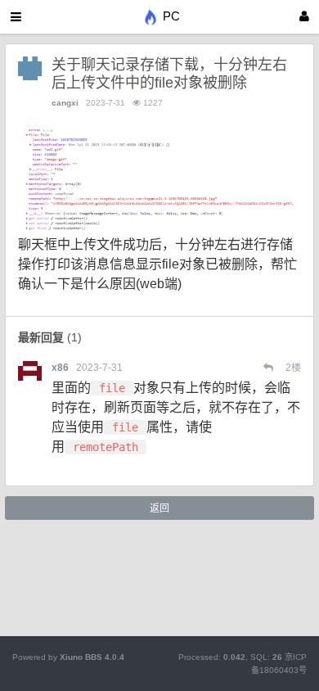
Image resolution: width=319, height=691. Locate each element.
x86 (60, 367)
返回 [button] (159, 508)
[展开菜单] (16, 17)
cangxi (65, 102)
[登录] (304, 16)
